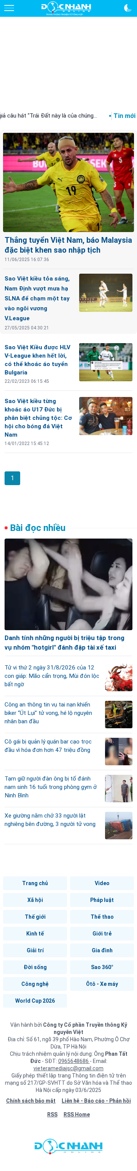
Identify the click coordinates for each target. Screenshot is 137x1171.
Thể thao (102, 917)
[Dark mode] (128, 8)
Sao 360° (102, 967)
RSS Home (77, 1114)
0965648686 (74, 1061)
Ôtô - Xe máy (102, 984)
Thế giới (35, 917)
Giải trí (35, 950)
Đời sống (35, 967)
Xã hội (35, 900)
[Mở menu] (9, 8)
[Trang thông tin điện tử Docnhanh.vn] (66, 8)
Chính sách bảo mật (31, 1101)
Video (102, 883)
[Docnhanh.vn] (68, 1148)
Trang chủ (35, 883)
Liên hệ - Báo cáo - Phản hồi (96, 1101)
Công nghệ (35, 984)
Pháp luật (102, 900)
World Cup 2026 (35, 1001)
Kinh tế (35, 934)
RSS (52, 1114)
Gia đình (102, 950)
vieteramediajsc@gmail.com (68, 1068)
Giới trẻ (102, 934)
